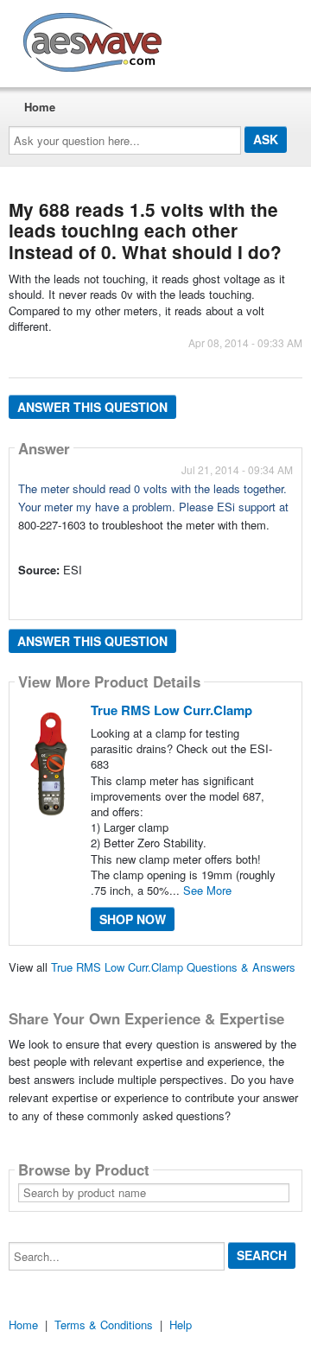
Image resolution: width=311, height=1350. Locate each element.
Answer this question (92, 406)
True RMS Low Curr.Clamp (171, 709)
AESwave (219, 39)
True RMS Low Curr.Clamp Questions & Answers (173, 967)
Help (180, 1324)
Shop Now (132, 919)
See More (207, 890)
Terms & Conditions (103, 1324)
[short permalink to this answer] (20, 593)
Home (39, 106)
